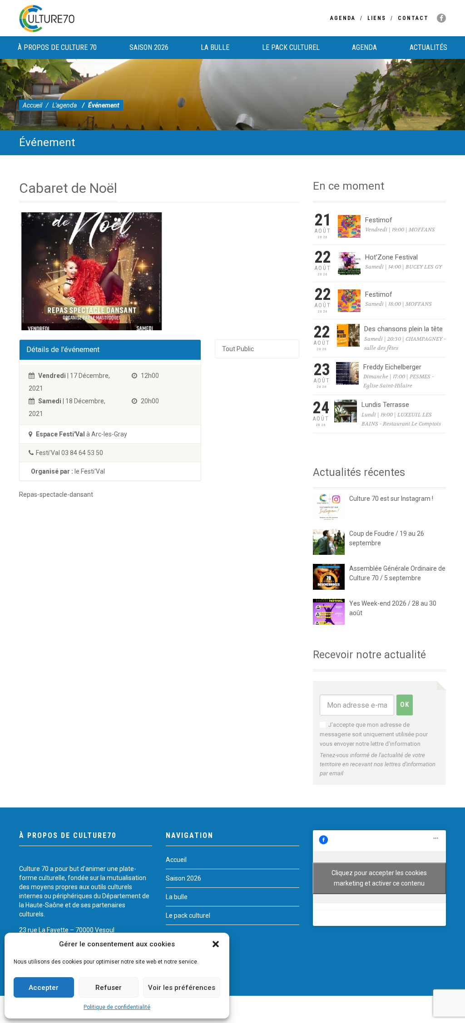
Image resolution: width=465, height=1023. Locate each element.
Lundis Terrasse (385, 405)
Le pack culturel (291, 47)
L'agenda (64, 105)
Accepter (44, 988)
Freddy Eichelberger (392, 367)
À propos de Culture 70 (57, 47)
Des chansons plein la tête (403, 329)
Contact (413, 18)
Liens (376, 18)
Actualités (428, 47)
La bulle (215, 47)
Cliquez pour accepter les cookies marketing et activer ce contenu (379, 878)
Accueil (32, 105)
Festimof (378, 220)
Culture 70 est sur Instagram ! (391, 498)
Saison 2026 (148, 47)
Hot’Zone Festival (391, 257)
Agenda (343, 18)
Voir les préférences (181, 988)
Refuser (108, 988)
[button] (215, 944)
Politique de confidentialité (117, 1007)
